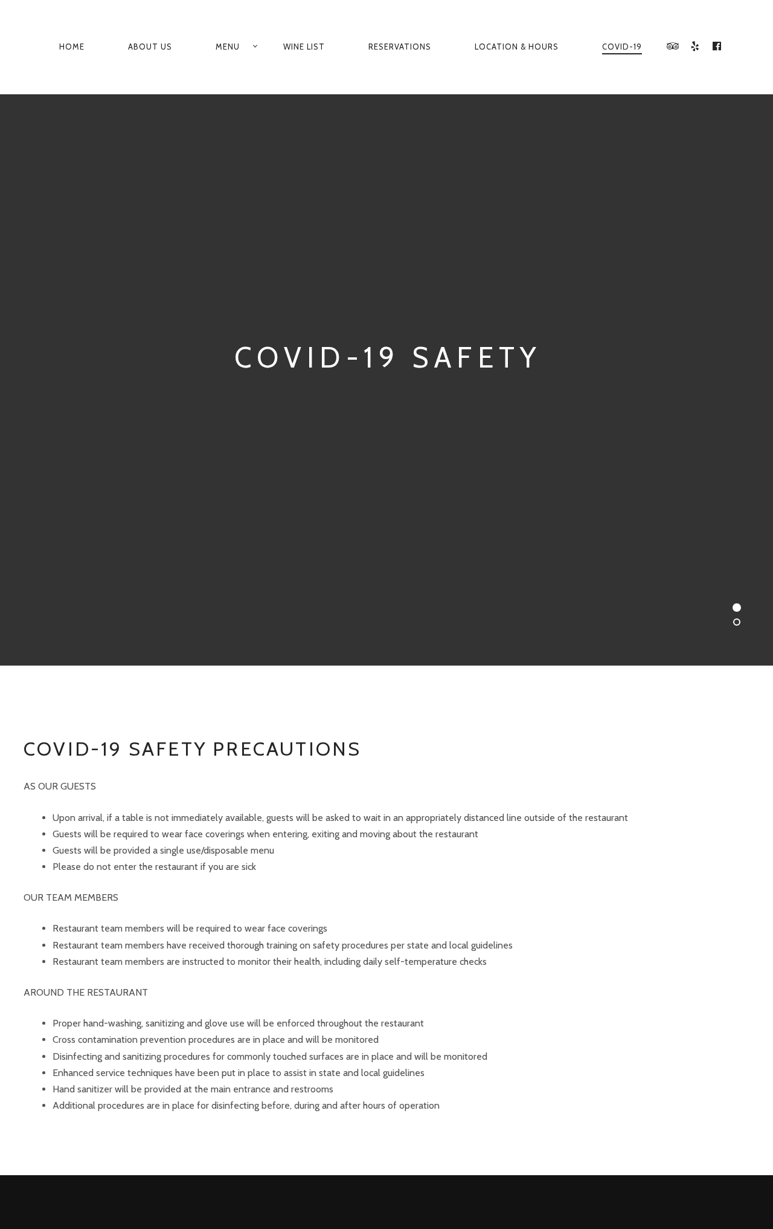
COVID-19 (622, 46)
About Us (150, 46)
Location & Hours (517, 46)
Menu (228, 46)
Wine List (304, 46)
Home (72, 46)
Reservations (399, 46)
